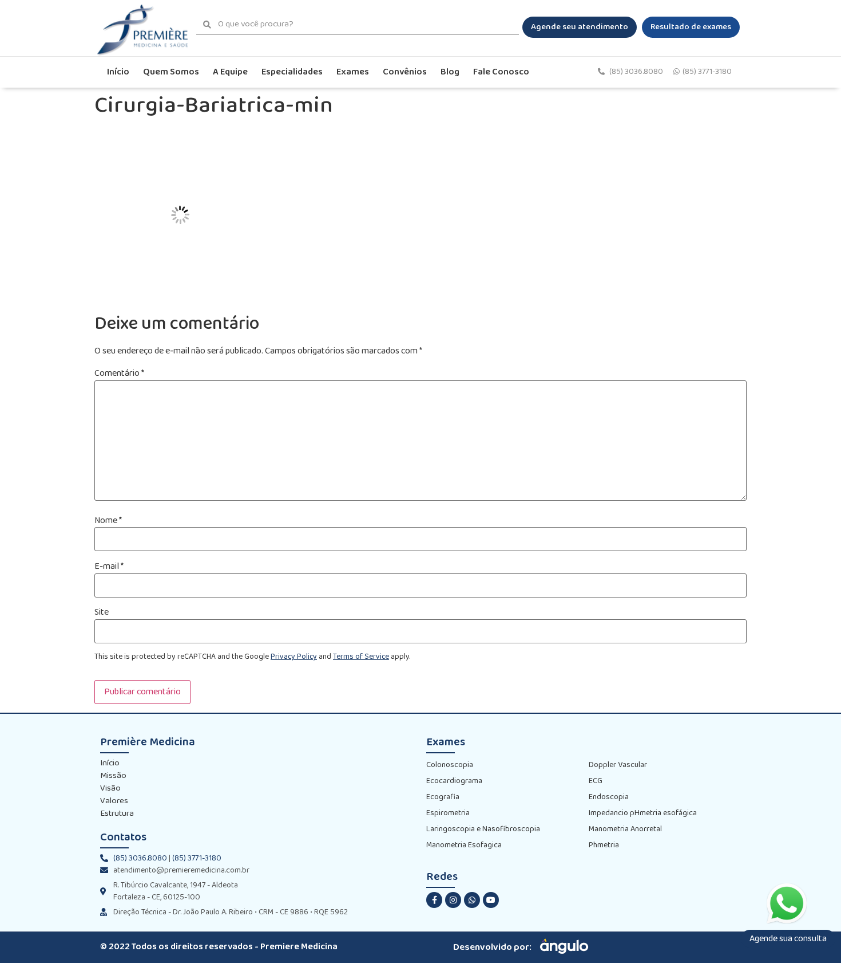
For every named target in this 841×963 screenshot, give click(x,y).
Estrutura (117, 814)
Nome (108, 520)
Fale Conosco (501, 72)
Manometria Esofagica (464, 845)
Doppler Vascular (618, 765)
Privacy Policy (294, 656)
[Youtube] (491, 900)
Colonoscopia (449, 765)
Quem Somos (171, 72)
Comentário (119, 373)
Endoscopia (609, 797)
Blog (450, 72)
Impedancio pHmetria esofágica (643, 813)
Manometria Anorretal (625, 829)
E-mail (109, 566)
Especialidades (292, 72)
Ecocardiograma (454, 781)
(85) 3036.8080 (637, 71)
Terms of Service (361, 656)
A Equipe (230, 72)
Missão (113, 776)
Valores (114, 801)
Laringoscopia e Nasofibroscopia (483, 829)
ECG (595, 781)
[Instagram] (453, 900)
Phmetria (604, 845)
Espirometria (448, 813)
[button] (579, 27)
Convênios (405, 72)
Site (101, 612)
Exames (352, 72)
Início (118, 72)
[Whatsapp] (472, 900)
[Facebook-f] (434, 900)
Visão (110, 789)
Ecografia (442, 797)
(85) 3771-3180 (707, 71)
